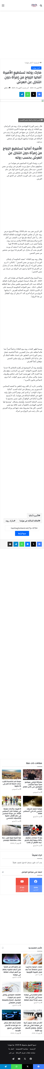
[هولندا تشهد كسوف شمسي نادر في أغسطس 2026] (32, 801)
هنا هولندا (11, 1045)
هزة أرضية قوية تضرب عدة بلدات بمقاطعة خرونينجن (11, 839)
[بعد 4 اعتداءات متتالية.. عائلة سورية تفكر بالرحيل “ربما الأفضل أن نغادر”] (32, 830)
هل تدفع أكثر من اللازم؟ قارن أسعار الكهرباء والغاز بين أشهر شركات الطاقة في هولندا (11, 970)
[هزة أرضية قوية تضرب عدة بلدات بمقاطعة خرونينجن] (11, 830)
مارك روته (10, 520)
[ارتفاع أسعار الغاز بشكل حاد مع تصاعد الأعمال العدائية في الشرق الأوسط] (11, 1015)
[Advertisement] (22, 34)
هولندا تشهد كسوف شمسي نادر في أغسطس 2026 (32, 811)
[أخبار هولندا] (34, 5)
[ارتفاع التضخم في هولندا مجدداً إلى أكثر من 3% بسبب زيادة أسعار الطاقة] (32, 987)
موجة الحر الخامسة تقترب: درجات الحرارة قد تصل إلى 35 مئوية (11, 784)
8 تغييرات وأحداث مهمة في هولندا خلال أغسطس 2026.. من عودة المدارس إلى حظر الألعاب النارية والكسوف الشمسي (11, 813)
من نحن (11, 1053)
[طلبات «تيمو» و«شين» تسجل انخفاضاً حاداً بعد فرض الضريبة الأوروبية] (32, 959)
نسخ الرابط (22, 533)
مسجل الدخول (27, 862)
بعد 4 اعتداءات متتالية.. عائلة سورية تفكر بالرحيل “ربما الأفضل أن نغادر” (33, 840)
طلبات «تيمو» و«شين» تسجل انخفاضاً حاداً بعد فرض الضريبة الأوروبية (33, 969)
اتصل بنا (11, 1049)
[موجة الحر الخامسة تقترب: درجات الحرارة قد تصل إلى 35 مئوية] (11, 774)
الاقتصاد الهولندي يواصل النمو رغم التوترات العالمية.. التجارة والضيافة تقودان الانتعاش (11, 998)
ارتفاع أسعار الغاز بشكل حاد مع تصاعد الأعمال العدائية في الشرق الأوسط (12, 1026)
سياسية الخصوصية (22, 1049)
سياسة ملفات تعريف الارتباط (25, 1053)
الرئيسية (37, 63)
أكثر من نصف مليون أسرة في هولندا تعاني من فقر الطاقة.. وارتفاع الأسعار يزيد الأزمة (33, 1026)
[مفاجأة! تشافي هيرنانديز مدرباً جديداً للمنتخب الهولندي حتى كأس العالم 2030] (32, 774)
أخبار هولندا (29, 63)
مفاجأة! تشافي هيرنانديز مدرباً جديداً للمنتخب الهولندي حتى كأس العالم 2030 (32, 786)
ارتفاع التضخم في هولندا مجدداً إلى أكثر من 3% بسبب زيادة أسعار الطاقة (33, 997)
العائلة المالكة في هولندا (29, 520)
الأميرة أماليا (34, 515)
